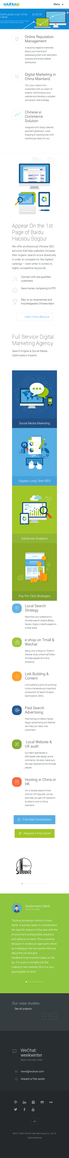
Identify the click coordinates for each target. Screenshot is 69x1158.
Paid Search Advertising (34, 710)
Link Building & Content (37, 676)
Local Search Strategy (35, 608)
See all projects (23, 1009)
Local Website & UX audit (38, 744)
